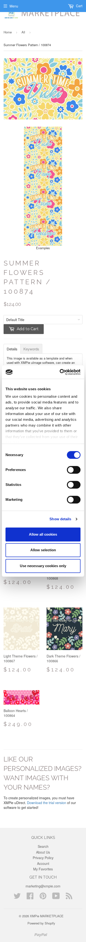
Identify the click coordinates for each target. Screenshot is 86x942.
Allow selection (43, 550)
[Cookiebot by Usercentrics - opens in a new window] (61, 372)
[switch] (74, 470)
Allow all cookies (43, 534)
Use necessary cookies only (43, 566)
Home (8, 32)
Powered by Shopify (41, 923)
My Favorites (43, 869)
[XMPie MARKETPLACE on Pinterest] (43, 897)
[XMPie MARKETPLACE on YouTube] (56, 897)
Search (43, 846)
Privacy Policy (43, 857)
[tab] (12, 349)
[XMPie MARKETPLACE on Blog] (69, 897)
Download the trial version (46, 802)
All (23, 32)
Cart (78, 5)
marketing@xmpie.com (43, 886)
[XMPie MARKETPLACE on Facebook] (30, 897)
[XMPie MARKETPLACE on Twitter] (17, 897)
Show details (60, 519)
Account (43, 863)
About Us (43, 852)
